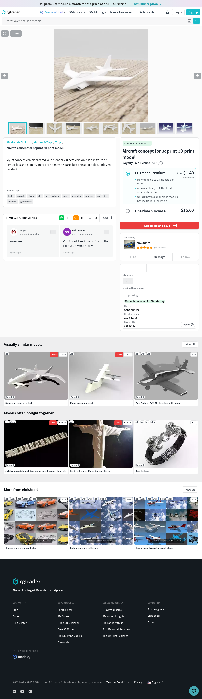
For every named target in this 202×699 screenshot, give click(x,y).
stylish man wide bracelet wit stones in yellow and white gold (35, 470)
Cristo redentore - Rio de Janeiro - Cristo (90, 470)
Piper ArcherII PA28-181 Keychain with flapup (157, 402)
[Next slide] (197, 76)
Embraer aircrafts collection (84, 547)
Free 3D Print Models (70, 636)
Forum (151, 622)
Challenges (154, 615)
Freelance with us (113, 623)
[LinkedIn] (15, 691)
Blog (15, 610)
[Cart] (167, 12)
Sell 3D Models (111, 602)
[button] (189, 21)
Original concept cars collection (21, 547)
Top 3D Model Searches (116, 629)
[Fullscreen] (5, 33)
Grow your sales (112, 610)
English (153, 682)
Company (18, 602)
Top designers (156, 609)
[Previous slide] (4, 76)
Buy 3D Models (66, 602)
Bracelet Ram (142, 470)
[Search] (196, 21)
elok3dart (143, 243)
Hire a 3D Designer (68, 623)
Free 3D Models (67, 629)
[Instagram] (31, 691)
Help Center (20, 623)
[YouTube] (23, 691)
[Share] (185, 268)
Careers (17, 616)
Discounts (63, 642)
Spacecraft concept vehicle (19, 402)
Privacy (138, 682)
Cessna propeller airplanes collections (154, 547)
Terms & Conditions (117, 682)
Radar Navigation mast (81, 402)
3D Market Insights (113, 616)
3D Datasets (65, 616)
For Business (65, 610)
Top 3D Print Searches (115, 636)
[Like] (133, 268)
